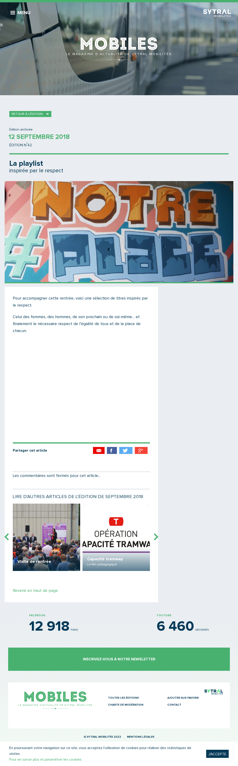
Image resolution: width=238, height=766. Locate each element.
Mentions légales (140, 737)
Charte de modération (125, 705)
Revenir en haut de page (35, 591)
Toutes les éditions (123, 698)
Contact (174, 705)
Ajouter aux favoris (183, 698)
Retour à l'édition (27, 114)
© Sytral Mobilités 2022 (102, 737)
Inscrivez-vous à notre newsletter (119, 659)
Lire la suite (46, 537)
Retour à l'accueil (119, 48)
